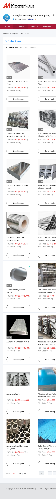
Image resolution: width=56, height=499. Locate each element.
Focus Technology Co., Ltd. (33, 489)
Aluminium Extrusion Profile (18, 341)
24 (14, 473)
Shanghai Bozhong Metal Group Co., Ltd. (33, 15)
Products (21, 26)
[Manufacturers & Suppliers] (19, 5)
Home (7, 26)
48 (25, 473)
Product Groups (14, 41)
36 (20, 473)
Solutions (47, 26)
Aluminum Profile (13, 394)
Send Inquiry (18, 99)
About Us (34, 26)
